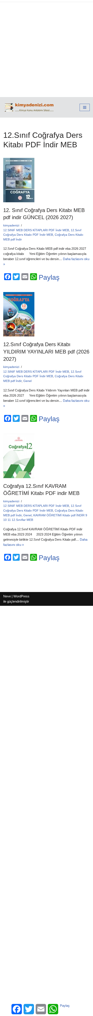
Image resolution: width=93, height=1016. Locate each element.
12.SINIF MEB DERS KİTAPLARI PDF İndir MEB (36, 230)
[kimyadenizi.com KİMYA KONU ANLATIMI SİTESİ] (30, 107)
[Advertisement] (46, 48)
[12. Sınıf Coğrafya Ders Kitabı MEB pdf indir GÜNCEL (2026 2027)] (46, 180)
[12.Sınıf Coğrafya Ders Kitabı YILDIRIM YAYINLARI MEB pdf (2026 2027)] (46, 314)
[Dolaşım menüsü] (85, 107)
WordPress (21, 596)
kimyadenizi (11, 225)
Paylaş (49, 277)
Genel (27, 381)
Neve (7, 596)
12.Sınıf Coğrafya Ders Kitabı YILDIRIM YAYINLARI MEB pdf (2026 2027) (46, 351)
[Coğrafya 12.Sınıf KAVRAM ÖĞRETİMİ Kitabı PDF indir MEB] (46, 456)
